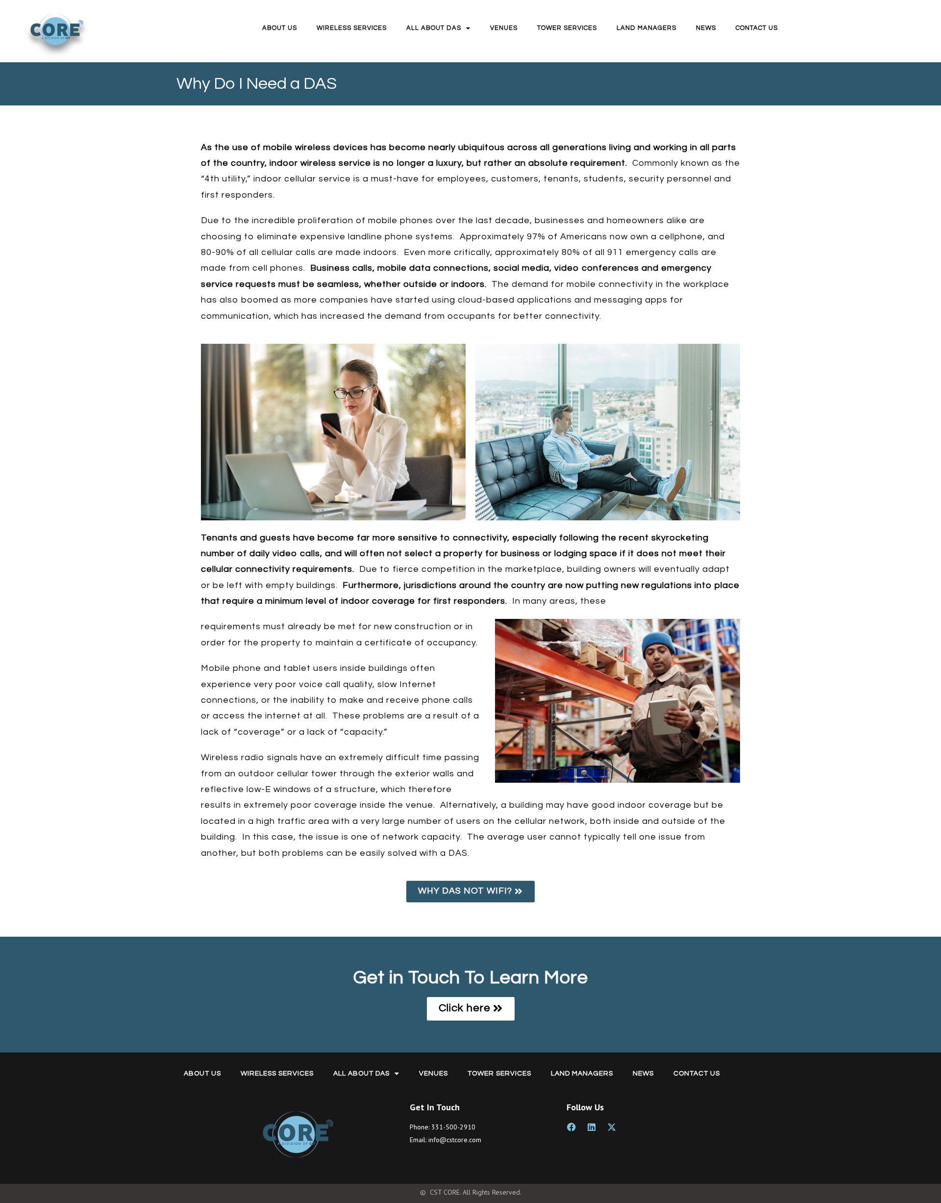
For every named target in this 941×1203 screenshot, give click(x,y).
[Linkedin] (591, 1127)
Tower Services (567, 28)
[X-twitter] (611, 1127)
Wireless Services (352, 28)
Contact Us (757, 28)
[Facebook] (571, 1127)
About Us (279, 28)
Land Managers (646, 28)
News (706, 28)
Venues (504, 28)
